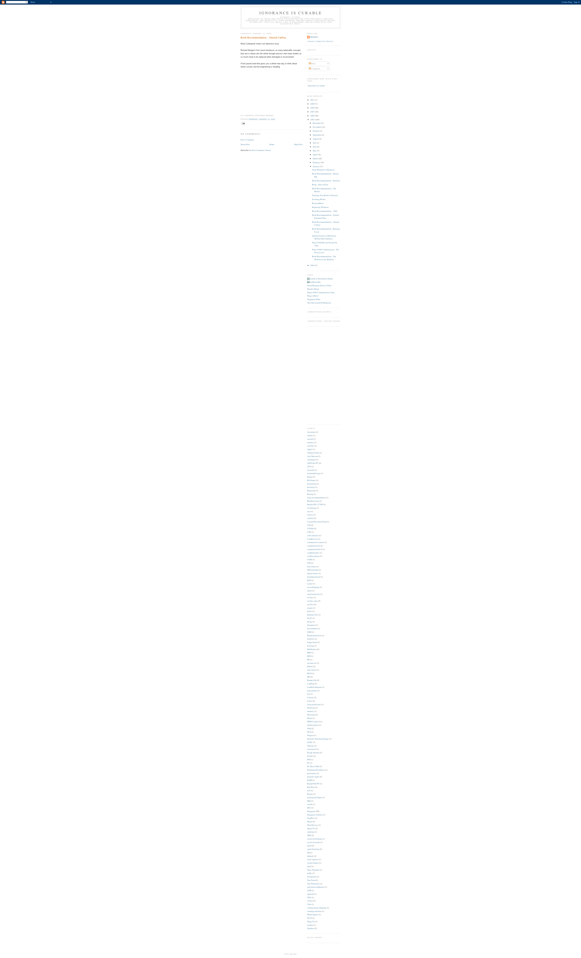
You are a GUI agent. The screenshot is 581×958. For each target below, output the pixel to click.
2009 (312, 103)
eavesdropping (313, 587)
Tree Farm (311, 880)
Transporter (311, 876)
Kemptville (311, 680)
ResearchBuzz (318, 203)
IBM (309, 652)
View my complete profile (320, 41)
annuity (310, 442)
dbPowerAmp (312, 569)
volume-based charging (316, 907)
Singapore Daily (313, 299)
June (315, 146)
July (315, 142)
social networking (314, 838)
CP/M (309, 559)
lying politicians (314, 704)
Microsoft (311, 714)
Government (312, 628)
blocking (311, 487)
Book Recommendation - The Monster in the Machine (324, 258)
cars (308, 511)
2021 (312, 99)
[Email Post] (243, 123)
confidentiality (313, 552)
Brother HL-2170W (315, 504)
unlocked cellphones (315, 887)
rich (308, 790)
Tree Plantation (313, 883)
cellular (310, 518)
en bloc (310, 597)
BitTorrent (311, 480)
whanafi (314, 37)
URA (309, 897)
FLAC (309, 618)
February (316, 162)
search (309, 804)
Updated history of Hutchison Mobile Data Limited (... (324, 237)
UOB (309, 890)
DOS (309, 580)
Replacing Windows (320, 207)
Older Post (298, 144)
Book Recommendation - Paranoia (326, 180)
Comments (315, 68)
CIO (308, 525)
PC (308, 762)
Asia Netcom (312, 456)
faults (309, 611)
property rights (313, 776)
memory (310, 711)
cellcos (310, 514)
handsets (310, 638)
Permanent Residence (316, 769)
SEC (309, 807)
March (315, 158)
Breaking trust (313, 501)
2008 (312, 107)
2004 (312, 265)
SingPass (310, 818)
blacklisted (311, 483)
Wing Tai (311, 921)
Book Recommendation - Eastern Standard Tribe (325, 216)
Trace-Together (313, 869)
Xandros (310, 928)
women (310, 925)
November (317, 127)
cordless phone (313, 556)
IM (308, 659)
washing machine (314, 911)
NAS (309, 728)
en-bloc (310, 604)
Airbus (310, 435)
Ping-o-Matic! (313, 295)
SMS (309, 835)
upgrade (310, 894)
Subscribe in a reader (316, 85)
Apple (309, 449)
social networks (313, 842)
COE (309, 532)
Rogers (310, 794)
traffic (309, 873)
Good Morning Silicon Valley (319, 285)
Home (271, 144)
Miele (309, 718)
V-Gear (310, 900)
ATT (309, 466)
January (316, 166)
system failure (312, 862)
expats (309, 607)
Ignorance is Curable (290, 12)
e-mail (309, 583)
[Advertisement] (316, 375)
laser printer (312, 690)
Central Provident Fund (316, 521)
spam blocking (313, 849)
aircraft (310, 439)
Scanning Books (318, 199)
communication (313, 545)
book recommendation (316, 497)
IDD (308, 656)
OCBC (310, 742)
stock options (312, 859)
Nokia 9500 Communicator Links (321, 292)
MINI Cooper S (313, 721)
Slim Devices (312, 825)
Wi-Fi (309, 918)
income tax (311, 663)
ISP (308, 676)
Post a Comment (247, 139)
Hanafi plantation (314, 635)
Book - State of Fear (320, 184)
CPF (309, 563)
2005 (312, 119)
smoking (310, 831)
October (316, 131)
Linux (309, 701)
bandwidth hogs (313, 473)
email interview (313, 594)
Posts (313, 63)
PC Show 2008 (313, 766)
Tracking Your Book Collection (325, 195)
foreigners (311, 625)
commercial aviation (315, 542)
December (317, 123)
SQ (308, 852)
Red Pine (311, 787)
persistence (311, 773)
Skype (309, 821)
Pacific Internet (313, 752)
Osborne (310, 745)
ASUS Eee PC (312, 463)
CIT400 (310, 528)
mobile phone (312, 725)
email (309, 590)
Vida (309, 904)
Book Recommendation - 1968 (324, 211)
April (315, 154)
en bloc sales (312, 601)
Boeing (310, 494)
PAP (308, 759)
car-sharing (311, 507)
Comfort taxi (312, 539)
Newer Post (245, 144)
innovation (311, 669)
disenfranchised (313, 576)
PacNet (310, 756)
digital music (312, 573)
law (308, 694)
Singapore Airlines (314, 814)
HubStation (312, 649)
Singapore (311, 811)
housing (310, 645)
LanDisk (310, 683)
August (316, 138)
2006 (312, 115)
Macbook (311, 707)
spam (309, 845)
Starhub (310, 856)
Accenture (311, 432)
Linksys (310, 697)
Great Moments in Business (323, 169)
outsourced (311, 749)
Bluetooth (311, 490)
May (315, 150)
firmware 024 (312, 614)
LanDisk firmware (314, 687)
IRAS (309, 673)
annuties (310, 445)
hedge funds (312, 642)
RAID (309, 780)
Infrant (310, 666)
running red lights (314, 797)
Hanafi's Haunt (313, 289)
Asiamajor (311, 459)
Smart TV (311, 828)
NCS (309, 732)
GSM (309, 632)
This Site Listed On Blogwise (319, 302)
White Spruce (312, 914)
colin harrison (312, 535)
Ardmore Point (313, 452)
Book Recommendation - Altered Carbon (263, 37)
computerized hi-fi (314, 549)
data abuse (311, 566)
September (317, 134)
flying (309, 621)
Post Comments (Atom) (261, 150)
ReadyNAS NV (313, 783)
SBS (309, 801)
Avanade (310, 470)
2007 (312, 111)
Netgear (310, 735)
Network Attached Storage (318, 738)
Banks (309, 476)
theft (309, 866)
